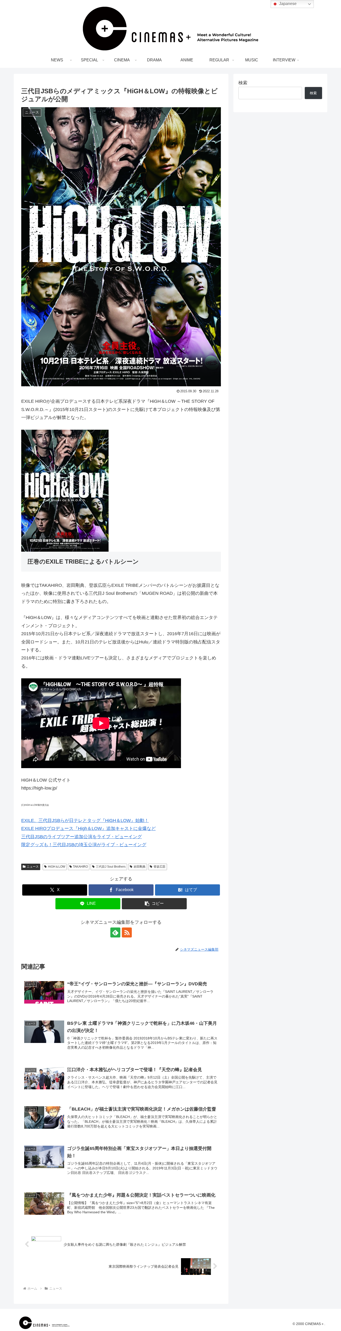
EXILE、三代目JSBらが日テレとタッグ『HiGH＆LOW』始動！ (85, 820)
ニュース (33, 866)
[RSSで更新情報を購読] (127, 932)
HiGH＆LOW (56, 866)
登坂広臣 (160, 866)
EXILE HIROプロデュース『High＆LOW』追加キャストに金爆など (88, 828)
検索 (242, 82)
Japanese (287, 3)
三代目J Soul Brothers (111, 866)
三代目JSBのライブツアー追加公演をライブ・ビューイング (81, 836)
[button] (154, 903)
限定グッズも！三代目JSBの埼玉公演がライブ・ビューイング (83, 844)
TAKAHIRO (80, 866)
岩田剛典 (140, 866)
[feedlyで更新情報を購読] (115, 932)
